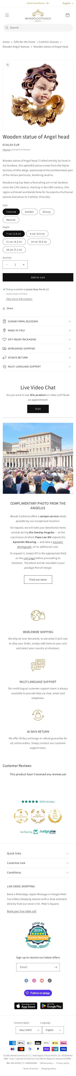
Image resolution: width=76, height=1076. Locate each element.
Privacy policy (62, 1063)
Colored (11, 211)
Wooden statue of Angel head (51, 46)
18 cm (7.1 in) (14, 249)
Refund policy (46, 1063)
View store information (19, 298)
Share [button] (10, 308)
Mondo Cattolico (18, 1055)
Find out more (38, 579)
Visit (38, 408)
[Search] (7, 28)
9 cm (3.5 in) (37, 233)
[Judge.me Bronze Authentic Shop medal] (38, 816)
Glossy (47, 211)
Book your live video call (21, 911)
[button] (7, 15)
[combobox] (38, 28)
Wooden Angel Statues (16, 46)
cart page (29, 558)
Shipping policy (49, 1068)
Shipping (6, 149)
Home (6, 41)
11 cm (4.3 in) (14, 241)
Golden (29, 211)
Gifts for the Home (24, 41)
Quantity (7, 257)
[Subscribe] (56, 967)
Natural (11, 219)
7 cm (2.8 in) (13, 233)
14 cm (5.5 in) (39, 241)
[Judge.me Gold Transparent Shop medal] (21, 816)
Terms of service (30, 1068)
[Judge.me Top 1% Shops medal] (55, 816)
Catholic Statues (49, 41)
